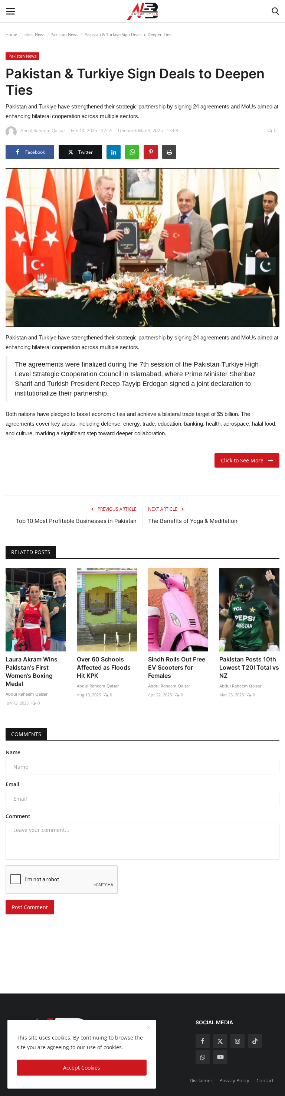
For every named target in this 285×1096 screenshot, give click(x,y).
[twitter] (220, 1041)
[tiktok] (255, 1041)
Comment (18, 816)
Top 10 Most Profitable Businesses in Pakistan (76, 520)
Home (11, 34)
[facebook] (203, 1041)
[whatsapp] (203, 1057)
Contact (265, 1080)
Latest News (33, 34)
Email (12, 784)
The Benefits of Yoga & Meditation (193, 520)
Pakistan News (64, 34)
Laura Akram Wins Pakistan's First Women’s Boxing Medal (32, 671)
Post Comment (30, 907)
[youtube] (220, 1057)
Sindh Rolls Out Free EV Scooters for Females (176, 667)
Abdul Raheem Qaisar (27, 694)
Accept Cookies (81, 1067)
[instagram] (237, 1041)
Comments (26, 734)
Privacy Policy (234, 1080)
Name (13, 752)
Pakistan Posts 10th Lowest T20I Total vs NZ (249, 667)
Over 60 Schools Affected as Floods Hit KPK (104, 667)
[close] (148, 1028)
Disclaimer (201, 1080)
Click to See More (244, 460)
